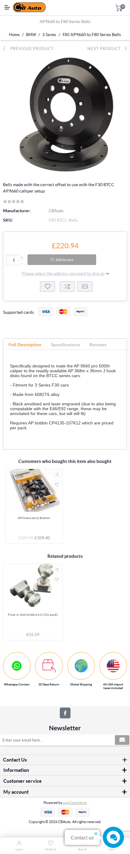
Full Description (24, 344)
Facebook (65, 713)
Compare (67, 286)
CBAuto (56, 210)
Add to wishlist (47, 286)
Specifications (65, 344)
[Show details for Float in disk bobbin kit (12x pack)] (33, 586)
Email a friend (85, 286)
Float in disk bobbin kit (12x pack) (33, 614)
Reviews (98, 344)
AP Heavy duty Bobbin (34, 518)
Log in (19, 849)
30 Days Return (48, 684)
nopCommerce (75, 803)
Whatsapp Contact (17, 684)
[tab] (25, 345)
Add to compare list (57, 475)
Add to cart (64, 260)
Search (82, 849)
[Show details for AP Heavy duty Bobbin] (34, 490)
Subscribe (122, 740)
